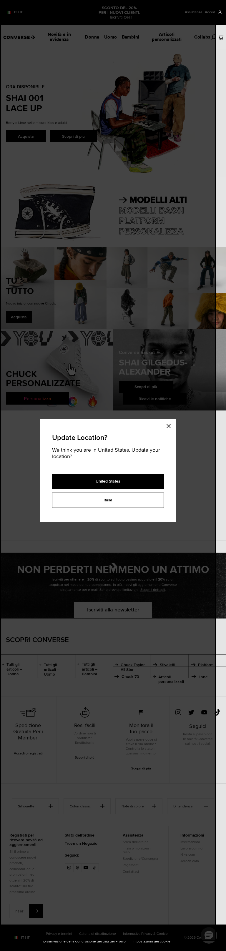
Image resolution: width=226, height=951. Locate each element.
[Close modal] (170, 425)
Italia (108, 500)
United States (108, 481)
